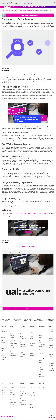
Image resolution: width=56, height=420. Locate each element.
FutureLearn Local (16, 6)
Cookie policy (32, 395)
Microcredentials (4, 337)
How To (37, 6)
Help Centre (41, 389)
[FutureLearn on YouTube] (10, 416)
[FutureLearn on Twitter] (7, 416)
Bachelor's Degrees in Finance (51, 354)
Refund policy (32, 392)
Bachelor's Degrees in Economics (51, 349)
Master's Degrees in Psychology (41, 332)
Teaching (12, 337)
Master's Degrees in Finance (41, 362)
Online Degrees (4, 343)
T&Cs (31, 387)
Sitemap (31, 404)
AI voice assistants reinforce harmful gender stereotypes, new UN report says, (29, 213)
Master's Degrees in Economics (41, 367)
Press (24, 6)
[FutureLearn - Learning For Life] (52, 416)
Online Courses (4, 331)
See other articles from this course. (30, 15)
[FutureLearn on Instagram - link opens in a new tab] (4, 416)
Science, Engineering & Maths (13, 355)
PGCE (31, 347)
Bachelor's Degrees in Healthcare (51, 333)
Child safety (41, 387)
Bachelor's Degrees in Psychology (51, 338)
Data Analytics (23, 333)
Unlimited (12, 399)
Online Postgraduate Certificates (3, 357)
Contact (40, 392)
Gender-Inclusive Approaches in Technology (31, 10)
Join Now (28, 308)
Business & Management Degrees (32, 357)
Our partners (22, 387)
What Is (43, 6)
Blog (2, 397)
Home (3, 10)
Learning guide (13, 394)
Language (12, 347)
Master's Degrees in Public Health (41, 357)
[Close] (54, 2)
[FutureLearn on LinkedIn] (12, 416)
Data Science (22, 340)
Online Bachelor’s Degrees (3, 352)
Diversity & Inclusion (18, 10)
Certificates (12, 397)
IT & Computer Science (9, 10)
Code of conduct (33, 398)
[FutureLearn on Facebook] (2, 416)
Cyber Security (23, 346)
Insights (30, 6)
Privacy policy (32, 389)
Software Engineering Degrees (32, 351)
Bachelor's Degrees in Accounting (51, 343)
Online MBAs (32, 330)
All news (7, 6)
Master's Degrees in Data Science (42, 344)
